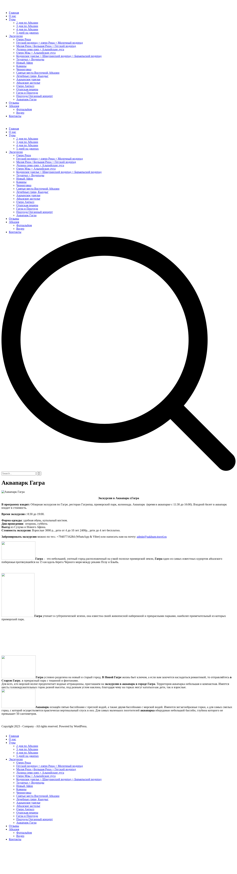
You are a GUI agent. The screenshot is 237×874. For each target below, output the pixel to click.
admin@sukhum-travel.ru (152, 536)
